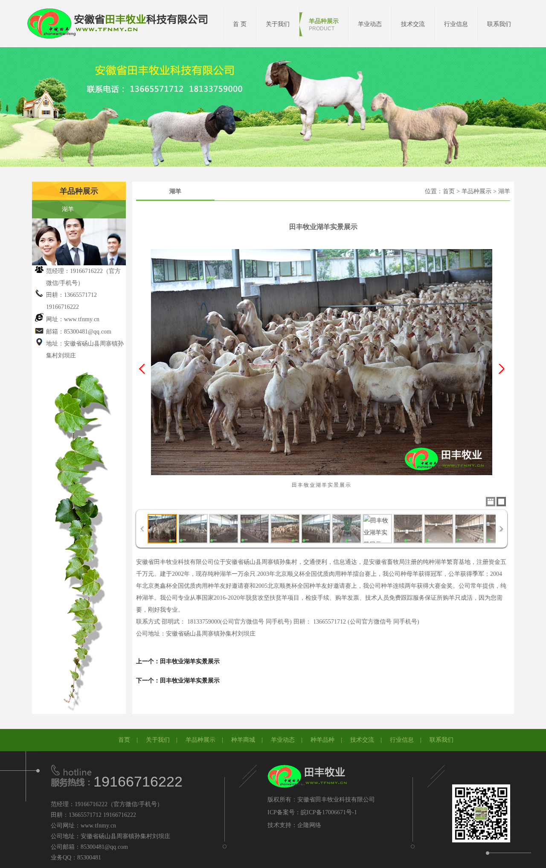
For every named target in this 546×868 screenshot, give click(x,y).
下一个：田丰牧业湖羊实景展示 (178, 680)
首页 (124, 740)
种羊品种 (322, 740)
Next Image (501, 369)
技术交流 (362, 740)
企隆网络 (309, 825)
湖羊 (68, 209)
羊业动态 (283, 740)
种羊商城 (243, 740)
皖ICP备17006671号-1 (329, 812)
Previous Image (142, 369)
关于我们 (158, 740)
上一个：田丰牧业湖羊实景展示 (178, 661)
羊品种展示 (200, 740)
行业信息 (402, 740)
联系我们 (441, 740)
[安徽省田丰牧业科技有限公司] (122, 24)
